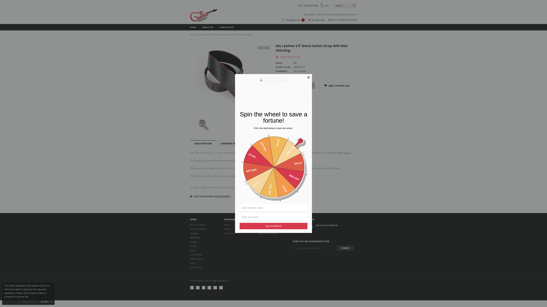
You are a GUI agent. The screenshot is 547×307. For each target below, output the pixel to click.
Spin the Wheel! (274, 226)
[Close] (308, 77)
